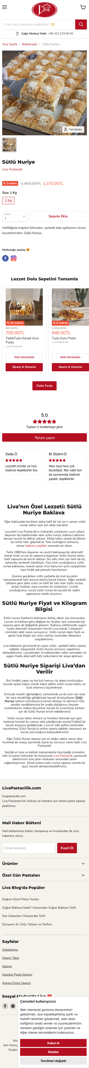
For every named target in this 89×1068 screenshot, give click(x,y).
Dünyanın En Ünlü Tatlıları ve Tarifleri (27, 924)
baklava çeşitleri (36, 546)
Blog (16, 1041)
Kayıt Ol (67, 848)
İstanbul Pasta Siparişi (17, 975)
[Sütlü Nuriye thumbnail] (9, 145)
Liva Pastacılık (12, 169)
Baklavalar (29, 44)
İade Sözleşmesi (13, 1045)
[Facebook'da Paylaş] (5, 258)
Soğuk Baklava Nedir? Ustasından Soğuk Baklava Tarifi (39, 908)
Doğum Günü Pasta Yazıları (20, 899)
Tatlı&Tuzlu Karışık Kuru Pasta (22, 340)
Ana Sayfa (9, 44)
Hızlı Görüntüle (24, 357)
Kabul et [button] (53, 1043)
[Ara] (81, 24)
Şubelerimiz (10, 950)
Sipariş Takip (10, 958)
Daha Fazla (44, 386)
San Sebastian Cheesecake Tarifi (23, 916)
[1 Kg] (9, 205)
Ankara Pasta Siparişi (16, 983)
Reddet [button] (53, 1052)
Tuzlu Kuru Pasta (64, 338)
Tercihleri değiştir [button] (53, 1061)
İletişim (7, 966)
